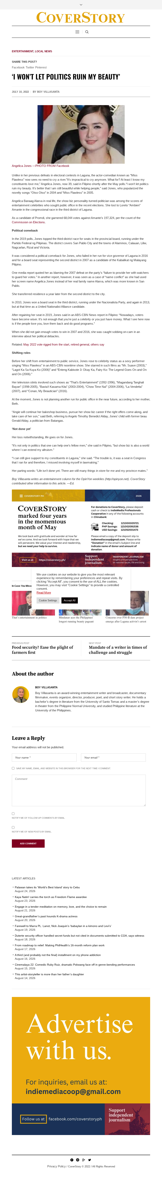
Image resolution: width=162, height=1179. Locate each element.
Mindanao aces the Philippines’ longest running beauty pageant (76, 619)
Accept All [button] (69, 600)
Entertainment (22, 51)
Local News (43, 51)
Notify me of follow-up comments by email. (38, 818)
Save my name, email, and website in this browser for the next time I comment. (63, 768)
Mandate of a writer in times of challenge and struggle (118, 650)
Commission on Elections (28, 222)
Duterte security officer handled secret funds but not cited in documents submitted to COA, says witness (79, 935)
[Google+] (83, 1160)
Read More (44, 592)
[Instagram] (77, 1160)
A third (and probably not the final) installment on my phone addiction (58, 955)
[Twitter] (89, 1160)
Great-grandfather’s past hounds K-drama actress (46, 916)
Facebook (18, 67)
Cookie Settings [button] (48, 600)
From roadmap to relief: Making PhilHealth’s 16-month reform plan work (60, 945)
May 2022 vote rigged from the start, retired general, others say (63, 344)
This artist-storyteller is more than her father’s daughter (49, 974)
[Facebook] (71, 1160)
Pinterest (41, 67)
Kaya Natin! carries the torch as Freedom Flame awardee (51, 897)
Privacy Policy (56, 1166)
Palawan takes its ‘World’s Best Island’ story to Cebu (47, 887)
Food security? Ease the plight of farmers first (42, 650)
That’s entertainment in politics (29, 617)
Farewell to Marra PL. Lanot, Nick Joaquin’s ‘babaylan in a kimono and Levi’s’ (63, 926)
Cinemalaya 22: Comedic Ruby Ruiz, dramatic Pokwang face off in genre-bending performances (75, 964)
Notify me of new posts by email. (32, 832)
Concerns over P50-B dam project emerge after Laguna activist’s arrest (126, 619)
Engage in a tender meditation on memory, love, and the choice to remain (61, 906)
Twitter (30, 67)
